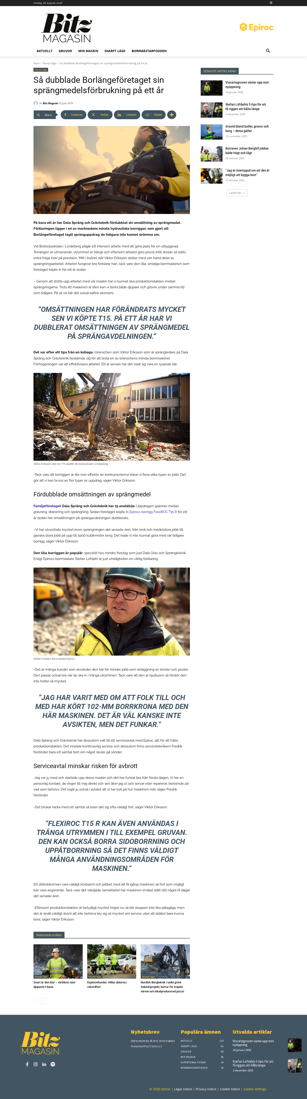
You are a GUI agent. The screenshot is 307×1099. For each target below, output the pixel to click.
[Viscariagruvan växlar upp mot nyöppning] (211, 88)
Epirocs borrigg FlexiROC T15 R (153, 512)
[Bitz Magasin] (36, 103)
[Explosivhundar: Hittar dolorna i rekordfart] (111, 961)
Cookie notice (230, 1089)
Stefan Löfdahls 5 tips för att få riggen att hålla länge (253, 1063)
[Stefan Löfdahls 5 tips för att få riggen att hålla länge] (211, 110)
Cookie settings (255, 1089)
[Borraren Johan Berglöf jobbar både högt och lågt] (211, 154)
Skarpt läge (49, 63)
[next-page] (43, 1001)
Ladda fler (235, 193)
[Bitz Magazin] (67, 28)
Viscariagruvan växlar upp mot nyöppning (253, 1043)
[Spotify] (53, 1065)
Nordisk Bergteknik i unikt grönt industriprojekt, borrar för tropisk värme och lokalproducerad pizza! (162, 987)
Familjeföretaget (47, 506)
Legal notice (183, 1089)
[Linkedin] (44, 1065)
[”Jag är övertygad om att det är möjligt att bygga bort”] (211, 176)
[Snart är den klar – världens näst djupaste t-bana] (58, 961)
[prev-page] (36, 1001)
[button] (268, 51)
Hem (36, 63)
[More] (171, 114)
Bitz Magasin (50, 103)
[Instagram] (271, 3)
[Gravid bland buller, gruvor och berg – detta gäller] (211, 132)
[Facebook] (27, 1065)
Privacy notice (206, 1089)
